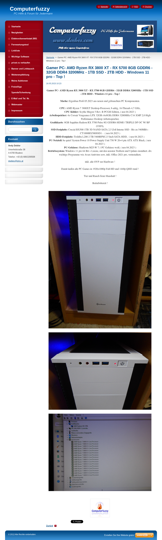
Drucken (148, 7)
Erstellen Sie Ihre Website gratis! (119, 535)
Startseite (50, 57)
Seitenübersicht (121, 7)
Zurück (49, 526)
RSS (136, 7)
